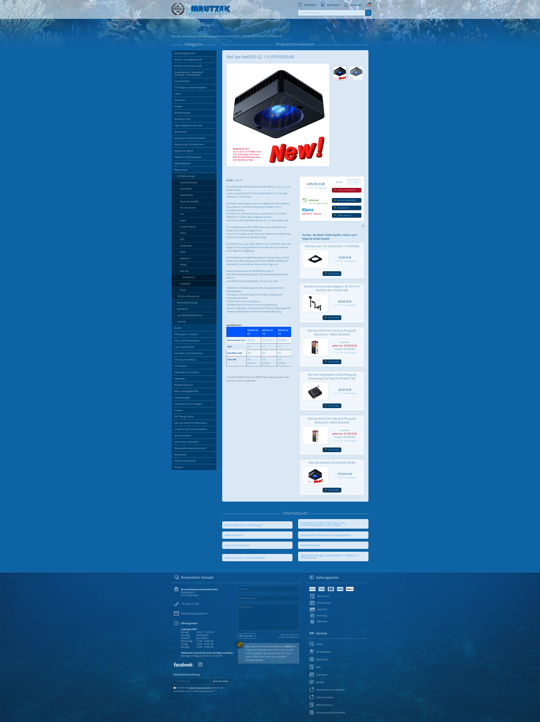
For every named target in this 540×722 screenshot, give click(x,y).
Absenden (248, 636)
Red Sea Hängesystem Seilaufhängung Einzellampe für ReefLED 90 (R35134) (332, 376)
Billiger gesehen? (344, 215)
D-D (182, 214)
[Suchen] (368, 13)
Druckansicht (343, 207)
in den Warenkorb (346, 190)
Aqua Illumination (188, 182)
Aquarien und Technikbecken (189, 144)
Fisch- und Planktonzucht (186, 340)
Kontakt (320, 682)
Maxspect (185, 258)
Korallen (178, 106)
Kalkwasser (179, 378)
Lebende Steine (234, 535)
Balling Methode (182, 163)
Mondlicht (182, 309)
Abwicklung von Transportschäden (245, 557)
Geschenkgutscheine (184, 53)
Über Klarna (323, 596)
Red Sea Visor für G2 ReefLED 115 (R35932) (332, 246)
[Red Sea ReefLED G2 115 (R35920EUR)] (278, 115)
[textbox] (331, 13)
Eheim (183, 233)
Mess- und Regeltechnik (186, 391)
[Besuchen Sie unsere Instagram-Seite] (198, 665)
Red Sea (184, 271)
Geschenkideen (182, 81)
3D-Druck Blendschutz (188, 296)
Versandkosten (322, 188)
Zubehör (181, 321)
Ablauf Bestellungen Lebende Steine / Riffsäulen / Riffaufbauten (330, 556)
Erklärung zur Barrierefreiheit (330, 712)
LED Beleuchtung (185, 176)
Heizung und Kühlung (185, 359)
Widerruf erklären (325, 697)
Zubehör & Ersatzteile (185, 460)
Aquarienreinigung (183, 150)
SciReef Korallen (182, 112)
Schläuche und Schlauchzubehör (190, 429)
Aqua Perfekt (186, 195)
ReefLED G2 (189, 277)
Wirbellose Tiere (182, 119)
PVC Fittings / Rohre (184, 416)
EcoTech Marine (188, 226)
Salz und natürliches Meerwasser (190, 422)
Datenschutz (322, 659)
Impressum (321, 674)
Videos (319, 644)
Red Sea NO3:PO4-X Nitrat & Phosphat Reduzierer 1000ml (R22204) (332, 332)
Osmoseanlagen (182, 397)
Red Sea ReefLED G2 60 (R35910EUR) (332, 463)
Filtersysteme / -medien (186, 334)
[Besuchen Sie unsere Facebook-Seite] (183, 665)
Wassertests (180, 454)
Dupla (183, 220)
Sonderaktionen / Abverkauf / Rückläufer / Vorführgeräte (188, 73)
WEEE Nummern (324, 705)
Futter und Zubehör (184, 346)
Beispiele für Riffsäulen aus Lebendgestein (326, 535)
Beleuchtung (180, 169)
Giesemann (185, 245)
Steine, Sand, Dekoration (186, 441)
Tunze (183, 290)
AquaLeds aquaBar (189, 201)
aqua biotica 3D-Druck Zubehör (190, 138)
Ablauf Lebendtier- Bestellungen (244, 525)
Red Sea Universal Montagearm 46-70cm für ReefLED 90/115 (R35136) (332, 288)
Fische (177, 93)
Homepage (281, 186)
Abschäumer (180, 131)
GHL (182, 239)
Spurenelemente (182, 435)
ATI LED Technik (188, 207)
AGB (318, 667)
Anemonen (179, 100)
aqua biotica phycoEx (237, 545)
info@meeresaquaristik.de (194, 613)
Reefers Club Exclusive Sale (188, 66)
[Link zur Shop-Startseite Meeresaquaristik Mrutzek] (200, 8)
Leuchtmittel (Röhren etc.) (190, 315)
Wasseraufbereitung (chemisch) (190, 448)
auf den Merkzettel (346, 200)
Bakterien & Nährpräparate (187, 157)
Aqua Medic (186, 188)
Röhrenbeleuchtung (187, 302)
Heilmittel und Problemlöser (188, 353)
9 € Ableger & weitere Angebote (190, 87)
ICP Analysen (180, 365)
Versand (178, 467)
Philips (183, 264)
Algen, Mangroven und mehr (188, 125)
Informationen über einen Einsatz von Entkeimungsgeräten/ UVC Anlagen (323, 524)
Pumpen (178, 410)
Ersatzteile (185, 283)
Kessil (183, 252)
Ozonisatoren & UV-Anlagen (188, 403)
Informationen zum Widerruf (330, 689)
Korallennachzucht (183, 384)
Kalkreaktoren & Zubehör (186, 372)
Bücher (178, 327)
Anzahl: (339, 182)
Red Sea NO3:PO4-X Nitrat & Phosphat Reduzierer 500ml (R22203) (332, 420)
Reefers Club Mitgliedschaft (188, 59)
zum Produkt (333, 273)
